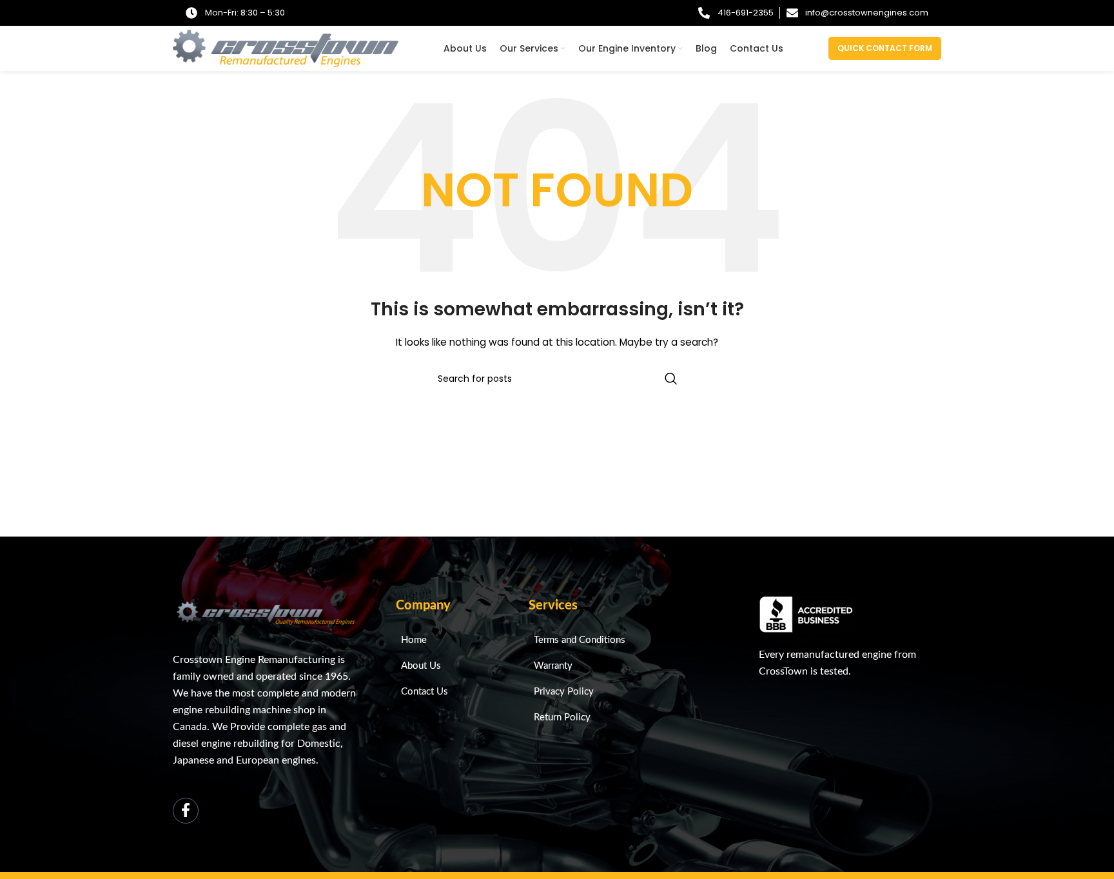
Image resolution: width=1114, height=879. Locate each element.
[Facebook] (186, 811)
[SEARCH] (671, 378)
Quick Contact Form (884, 48)
